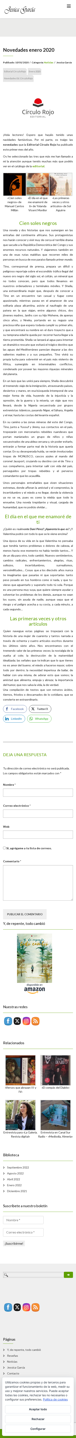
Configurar (38, 1428)
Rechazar (38, 1419)
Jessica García (16, 1367)
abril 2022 (13, 1179)
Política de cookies (55, 1399)
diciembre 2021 (17, 1191)
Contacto (13, 1373)
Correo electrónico (17, 805)
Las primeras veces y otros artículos (38, 621)
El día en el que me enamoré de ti (38, 519)
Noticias (48, 62)
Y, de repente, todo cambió (24, 1349)
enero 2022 (14, 1185)
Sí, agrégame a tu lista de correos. (29, 848)
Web (6, 826)
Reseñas (12, 1355)
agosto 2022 (15, 1173)
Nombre (9, 784)
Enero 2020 (34, 71)
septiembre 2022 (18, 1167)
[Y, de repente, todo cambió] (27, 963)
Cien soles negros (38, 223)
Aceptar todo (38, 1409)
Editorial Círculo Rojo (15, 71)
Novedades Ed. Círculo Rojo (18, 78)
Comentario (12, 861)
